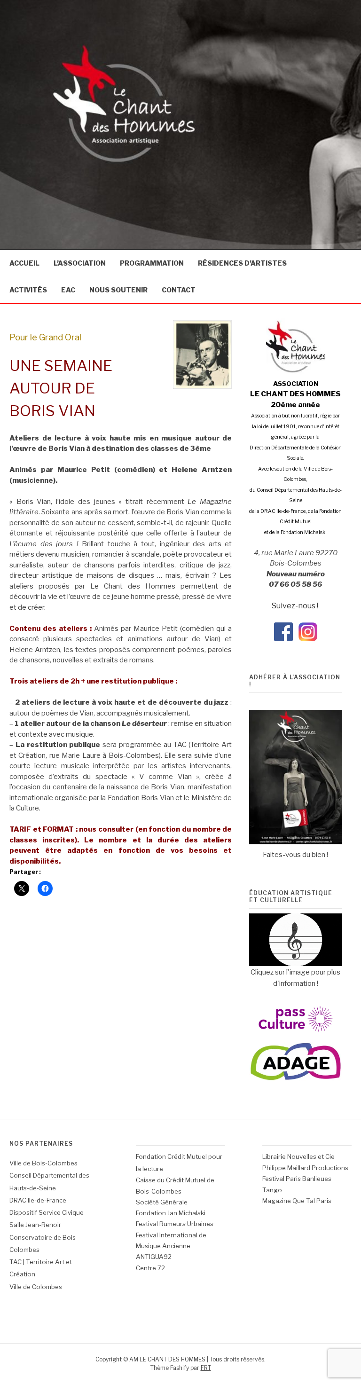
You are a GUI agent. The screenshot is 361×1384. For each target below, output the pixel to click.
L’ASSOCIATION (80, 263)
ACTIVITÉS (28, 290)
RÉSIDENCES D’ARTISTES (242, 263)
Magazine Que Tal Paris (296, 1200)
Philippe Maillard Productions (305, 1168)
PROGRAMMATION (152, 263)
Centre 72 (150, 1268)
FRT (206, 1367)
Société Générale (162, 1202)
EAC (68, 290)
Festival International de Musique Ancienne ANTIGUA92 (171, 1246)
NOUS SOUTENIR (118, 290)
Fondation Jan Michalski (170, 1213)
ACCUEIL (24, 263)
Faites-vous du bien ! (295, 854)
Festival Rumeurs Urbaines (174, 1223)
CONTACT (179, 290)
